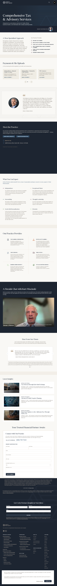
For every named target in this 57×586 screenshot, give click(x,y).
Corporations (21, 534)
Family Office (5, 549)
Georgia (45, 542)
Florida (45, 541)
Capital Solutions (6, 539)
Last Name (30, 505)
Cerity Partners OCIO (22, 555)
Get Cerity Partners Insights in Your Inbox (28, 503)
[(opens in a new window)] (4, 531)
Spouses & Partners (7, 562)
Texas (45, 564)
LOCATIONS (46, 534)
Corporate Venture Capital (23, 546)
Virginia (45, 566)
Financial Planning (6, 542)
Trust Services (6, 547)
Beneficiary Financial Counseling (25, 539)
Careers (34, 539)
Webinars (34, 551)
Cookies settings (39, 581)
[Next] (53, 353)
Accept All (48, 581)
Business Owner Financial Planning (9, 552)
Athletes (5, 560)
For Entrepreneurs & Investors (25, 549)
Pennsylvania (46, 561)
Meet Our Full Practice (9, 136)
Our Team (34, 536)
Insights (34, 549)
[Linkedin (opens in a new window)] (6, 531)
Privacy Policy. (30, 491)
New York (45, 555)
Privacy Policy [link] (44, 518)
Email (7, 509)
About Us (35, 534)
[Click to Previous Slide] (25, 82)
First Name (8, 505)
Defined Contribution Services (25, 544)
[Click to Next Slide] (31, 82)
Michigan (45, 552)
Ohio (45, 558)
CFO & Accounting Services (8, 555)
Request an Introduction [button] (23, 136)
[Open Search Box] (49, 2)
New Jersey (46, 553)
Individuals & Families (7, 534)
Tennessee (46, 563)
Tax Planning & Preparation (8, 545)
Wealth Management (6, 536)
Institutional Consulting (23, 556)
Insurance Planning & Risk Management (10, 544)
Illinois (45, 544)
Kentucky (45, 547)
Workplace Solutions (22, 536)
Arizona (45, 536)
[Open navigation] (54, 2)
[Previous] (7, 353)
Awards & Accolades (36, 542)
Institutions (21, 553)
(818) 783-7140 (21, 440)
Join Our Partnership (36, 541)
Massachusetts (46, 550)
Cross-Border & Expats (7, 563)
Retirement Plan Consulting (23, 541)
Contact (34, 544)
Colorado (45, 539)
